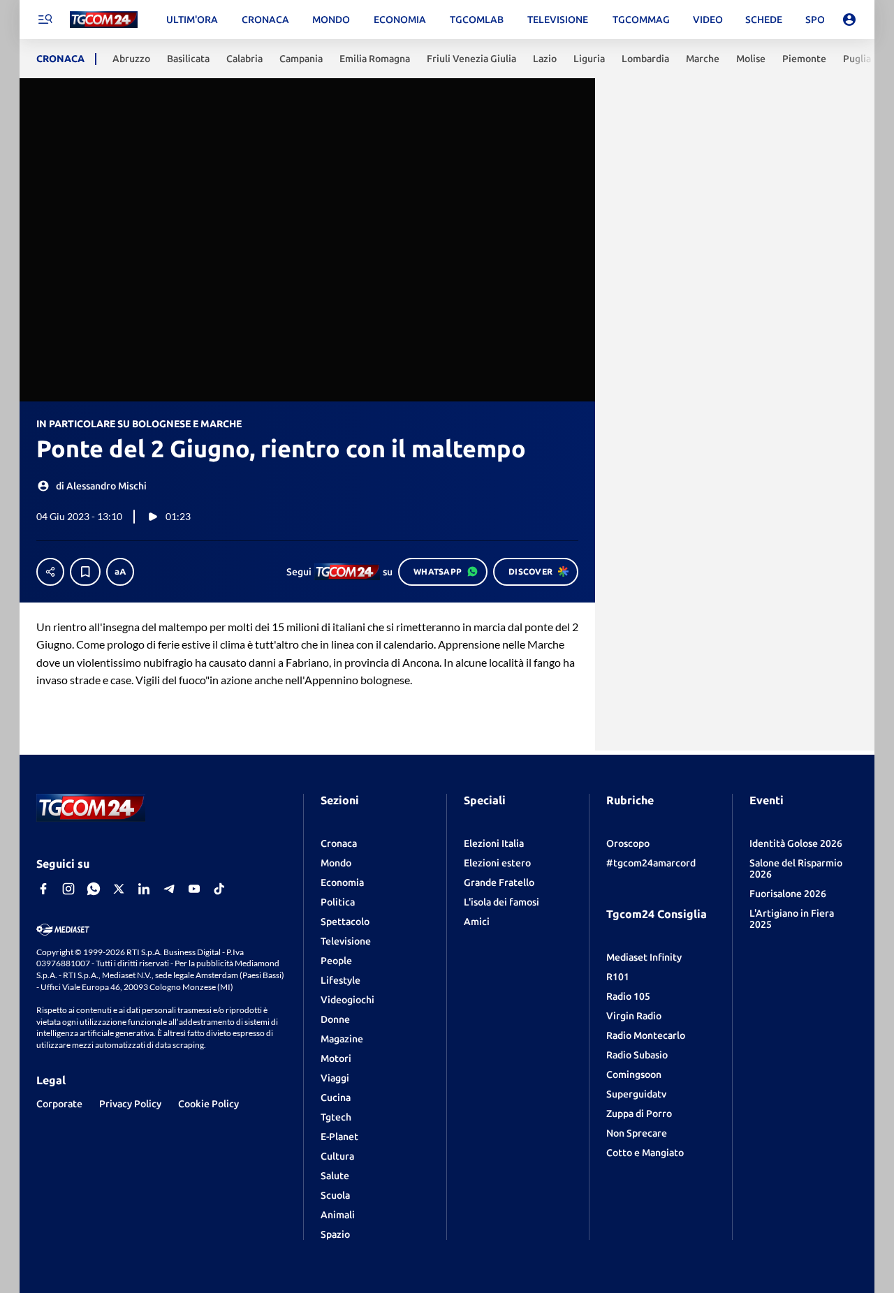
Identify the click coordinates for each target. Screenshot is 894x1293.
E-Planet (339, 1136)
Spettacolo (345, 921)
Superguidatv (636, 1094)
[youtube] (194, 889)
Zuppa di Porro (639, 1113)
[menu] (45, 19)
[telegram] (169, 889)
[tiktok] (219, 889)
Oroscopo (628, 843)
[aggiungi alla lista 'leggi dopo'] (85, 572)
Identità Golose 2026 (795, 843)
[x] (119, 889)
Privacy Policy (130, 1103)
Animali (338, 1214)
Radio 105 (628, 996)
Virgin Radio (633, 1015)
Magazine (342, 1038)
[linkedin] (144, 889)
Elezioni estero (497, 863)
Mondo (336, 863)
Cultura (337, 1156)
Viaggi (335, 1078)
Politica (338, 902)
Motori (336, 1058)
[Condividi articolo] (50, 572)
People (336, 960)
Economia (342, 882)
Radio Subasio (637, 1055)
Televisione (346, 941)
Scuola (335, 1195)
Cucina (336, 1097)
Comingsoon (633, 1074)
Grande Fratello (499, 882)
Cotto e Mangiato (645, 1152)
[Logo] (104, 20)
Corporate (59, 1103)
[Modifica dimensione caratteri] (120, 572)
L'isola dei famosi (501, 902)
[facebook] (43, 889)
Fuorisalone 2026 (787, 893)
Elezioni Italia (494, 843)
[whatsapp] (94, 889)
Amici (477, 921)
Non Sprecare (636, 1133)
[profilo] (849, 19)
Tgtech (336, 1117)
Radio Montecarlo (645, 1035)
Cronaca (339, 843)
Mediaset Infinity (644, 957)
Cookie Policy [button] (208, 1103)
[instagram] (68, 889)
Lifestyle (340, 980)
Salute (335, 1175)
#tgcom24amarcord (651, 863)
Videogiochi (347, 999)
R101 (617, 976)
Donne (335, 1019)
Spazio (335, 1234)
